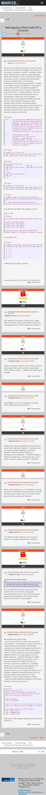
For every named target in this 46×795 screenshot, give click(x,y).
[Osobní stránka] (24, 305)
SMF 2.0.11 (13, 764)
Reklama (27, 790)
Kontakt (20, 790)
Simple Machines (31, 764)
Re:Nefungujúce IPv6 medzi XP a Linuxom (23, 358)
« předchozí (37, 15)
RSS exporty (22, 794)
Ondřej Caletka (23, 290)
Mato (23, 38)
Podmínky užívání (24, 792)
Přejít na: (15, 751)
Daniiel (21, 766)
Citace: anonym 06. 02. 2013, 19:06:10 (15, 579)
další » (44, 15)
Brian (33, 766)
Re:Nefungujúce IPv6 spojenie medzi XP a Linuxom (23, 312)
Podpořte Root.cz (37, 792)
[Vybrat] (9, 117)
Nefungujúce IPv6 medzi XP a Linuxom (21, 61)
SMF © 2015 (21, 764)
